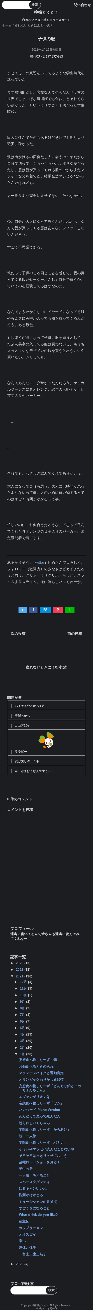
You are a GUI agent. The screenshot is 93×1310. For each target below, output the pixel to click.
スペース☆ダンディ (34, 1182)
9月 (23, 1001)
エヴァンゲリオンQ (34, 1097)
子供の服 (26, 1169)
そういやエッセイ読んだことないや (46, 1149)
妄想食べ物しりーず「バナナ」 (43, 1142)
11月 (24, 988)
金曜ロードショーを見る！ (39, 1162)
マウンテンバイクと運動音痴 (41, 1073)
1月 (23, 1054)
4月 (23, 1034)
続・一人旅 (27, 1136)
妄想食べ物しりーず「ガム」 (41, 1103)
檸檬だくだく (46, 12)
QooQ (53, 1308)
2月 (23, 1047)
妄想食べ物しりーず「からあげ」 (45, 1129)
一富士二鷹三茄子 (33, 1254)
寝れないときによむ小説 (46, 56)
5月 (23, 1028)
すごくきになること (34, 1208)
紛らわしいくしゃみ (34, 1123)
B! (45, 610)
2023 (20, 963)
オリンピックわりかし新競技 (41, 1079)
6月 (23, 1021)
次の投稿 (18, 633)
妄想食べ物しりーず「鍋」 (39, 1060)
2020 (20, 1264)
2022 (20, 969)
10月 (24, 995)
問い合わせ (82, 5)
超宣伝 (24, 1221)
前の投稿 (74, 633)
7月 (23, 1014)
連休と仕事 (27, 1247)
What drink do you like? (38, 1214)
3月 (23, 1041)
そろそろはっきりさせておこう (43, 1156)
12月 (24, 982)
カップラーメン (31, 1228)
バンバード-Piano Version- (40, 1110)
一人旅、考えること (34, 1175)
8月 (23, 1008)
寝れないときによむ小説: (46, 667)
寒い (22, 1241)
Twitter (38, 562)
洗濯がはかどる (31, 1195)
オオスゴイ (27, 1234)
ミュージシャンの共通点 (38, 1201)
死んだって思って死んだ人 (39, 1116)
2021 (20, 976)
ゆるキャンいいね (33, 1188)
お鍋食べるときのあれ (36, 1066)
